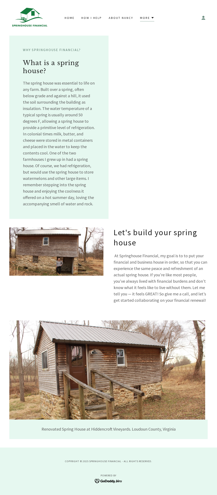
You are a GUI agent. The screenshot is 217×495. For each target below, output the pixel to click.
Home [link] (70, 18)
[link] (29, 17)
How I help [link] (91, 18)
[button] (203, 18)
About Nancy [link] (121, 18)
